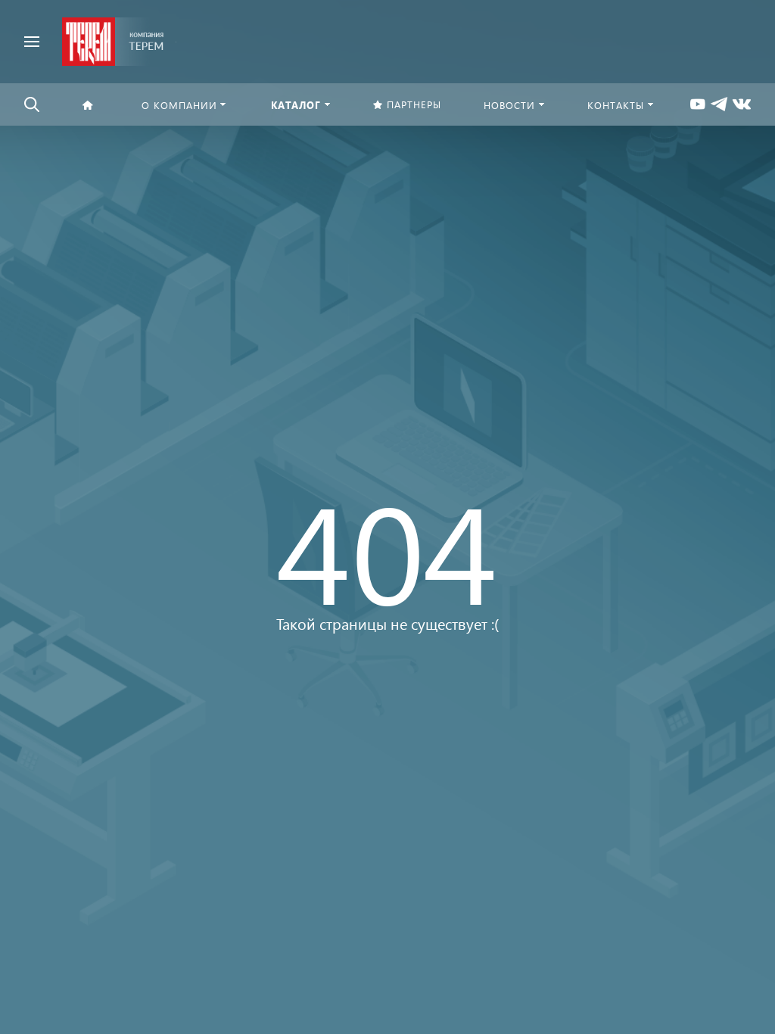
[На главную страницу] (113, 40)
